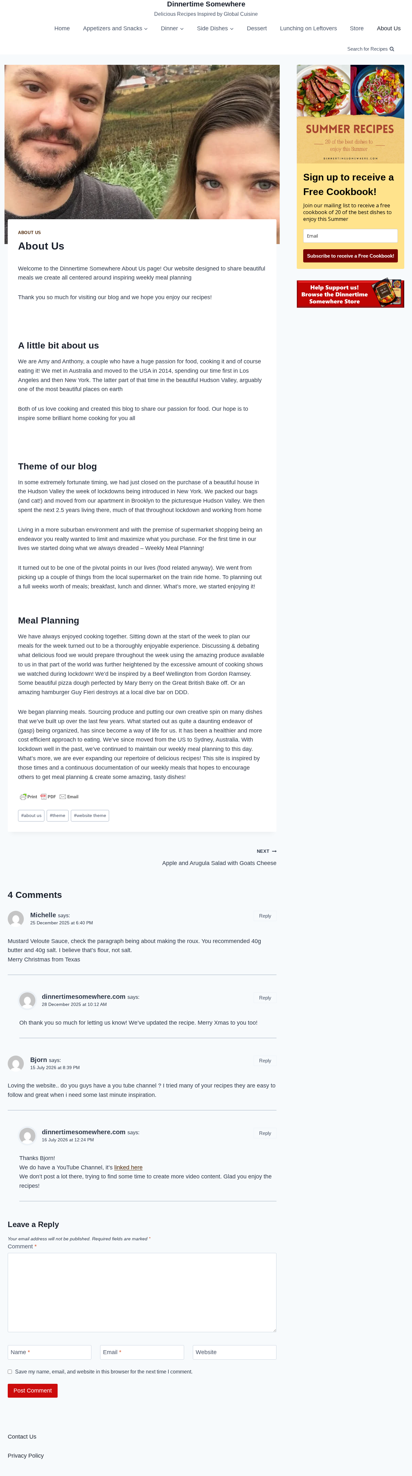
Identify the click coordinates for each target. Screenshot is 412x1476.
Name (20, 1352)
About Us (389, 28)
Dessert (257, 28)
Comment (22, 1246)
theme (57, 815)
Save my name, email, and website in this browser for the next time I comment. (103, 1371)
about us (31, 815)
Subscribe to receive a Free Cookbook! (350, 256)
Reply (265, 916)
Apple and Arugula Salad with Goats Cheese (219, 857)
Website (206, 1352)
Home (62, 28)
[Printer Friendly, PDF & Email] (49, 797)
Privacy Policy (26, 1455)
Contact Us (22, 1436)
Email (112, 1352)
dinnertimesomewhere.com (84, 996)
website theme (90, 815)
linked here (128, 1167)
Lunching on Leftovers (308, 28)
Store (357, 28)
